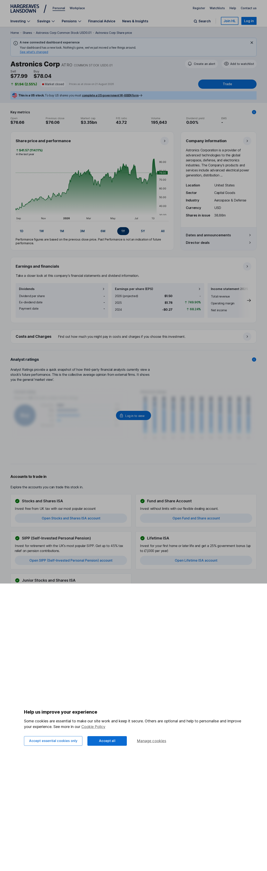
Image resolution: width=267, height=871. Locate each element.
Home (14, 33)
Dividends (27, 288)
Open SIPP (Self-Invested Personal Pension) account (70, 560)
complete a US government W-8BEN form (110, 95)
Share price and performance (43, 141)
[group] (92, 231)
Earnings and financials (37, 266)
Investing (18, 21)
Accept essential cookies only (53, 741)
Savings (43, 21)
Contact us (249, 8)
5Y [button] (143, 231)
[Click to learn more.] (254, 112)
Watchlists (217, 8)
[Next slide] (244, 300)
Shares (27, 33)
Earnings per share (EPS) (134, 288)
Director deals (198, 243)
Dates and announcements (208, 235)
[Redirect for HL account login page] (133, 415)
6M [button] (103, 231)
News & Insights (135, 21)
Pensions (69, 21)
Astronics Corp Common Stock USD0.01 (64, 33)
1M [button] (62, 231)
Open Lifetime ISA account (196, 560)
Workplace (77, 8)
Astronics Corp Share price (113, 33)
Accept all (107, 741)
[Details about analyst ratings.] (254, 359)
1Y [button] (123, 231)
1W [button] (41, 231)
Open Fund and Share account (196, 518)
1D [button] (21, 231)
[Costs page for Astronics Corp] (134, 336)
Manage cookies (151, 741)
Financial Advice (101, 21)
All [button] (163, 231)
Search (205, 21)
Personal (59, 8)
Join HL (230, 21)
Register (199, 8)
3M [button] (82, 231)
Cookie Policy (93, 726)
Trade (227, 84)
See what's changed (34, 52)
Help (232, 8)
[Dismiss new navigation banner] (252, 43)
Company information (206, 141)
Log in (249, 21)
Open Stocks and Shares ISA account (71, 518)
